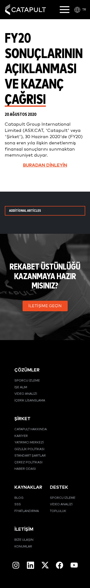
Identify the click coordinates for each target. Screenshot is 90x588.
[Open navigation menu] (64, 9)
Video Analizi (25, 393)
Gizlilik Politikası (29, 449)
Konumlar (23, 546)
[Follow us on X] (45, 565)
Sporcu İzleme (27, 380)
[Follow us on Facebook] (59, 565)
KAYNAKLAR (28, 487)
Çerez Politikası (28, 462)
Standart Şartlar (30, 455)
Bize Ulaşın (23, 539)
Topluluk (58, 511)
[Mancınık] (25, 9)
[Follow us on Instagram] (15, 565)
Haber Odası (25, 468)
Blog (19, 498)
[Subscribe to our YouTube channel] (74, 565)
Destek (59, 487)
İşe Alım (20, 387)
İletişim (23, 529)
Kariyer (21, 436)
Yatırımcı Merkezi (29, 442)
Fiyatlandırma (26, 511)
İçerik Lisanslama (29, 400)
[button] (45, 306)
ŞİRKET (22, 419)
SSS (17, 504)
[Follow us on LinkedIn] (30, 565)
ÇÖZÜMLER (27, 370)
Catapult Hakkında (30, 429)
